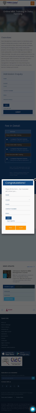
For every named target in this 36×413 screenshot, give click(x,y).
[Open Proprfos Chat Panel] (32, 409)
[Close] (34, 179)
